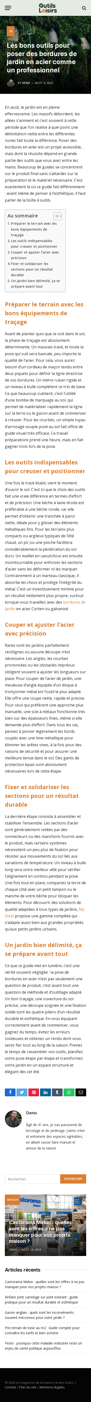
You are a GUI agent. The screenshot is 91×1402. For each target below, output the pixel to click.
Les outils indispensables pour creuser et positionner (34, 243)
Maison (12, 1199)
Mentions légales (52, 1387)
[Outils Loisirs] (47, 8)
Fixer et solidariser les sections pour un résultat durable (32, 269)
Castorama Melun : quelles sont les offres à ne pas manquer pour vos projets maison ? (40, 1231)
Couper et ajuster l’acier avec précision (35, 255)
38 (10, 31)
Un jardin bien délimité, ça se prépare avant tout (35, 283)
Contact (10, 1387)
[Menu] (8, 7)
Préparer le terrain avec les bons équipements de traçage (34, 229)
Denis (26, 83)
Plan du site (27, 1387)
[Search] (83, 7)
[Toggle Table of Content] (55, 216)
